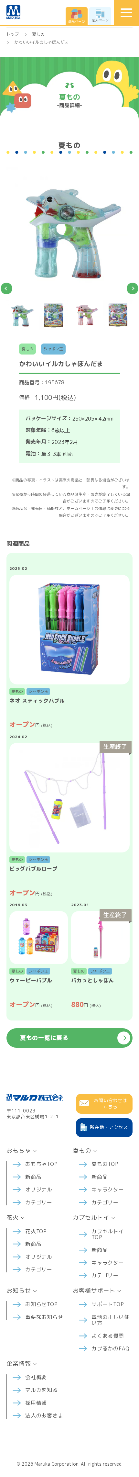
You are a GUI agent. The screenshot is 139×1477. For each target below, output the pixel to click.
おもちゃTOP (41, 1163)
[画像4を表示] (118, 315)
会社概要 (36, 1377)
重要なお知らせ (44, 1317)
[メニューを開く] (126, 12)
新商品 (33, 1176)
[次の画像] (132, 288)
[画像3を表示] (86, 315)
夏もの (38, 34)
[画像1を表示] (21, 315)
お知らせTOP (41, 1304)
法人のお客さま (44, 1415)
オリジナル (38, 1189)
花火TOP (36, 1231)
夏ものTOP (105, 1163)
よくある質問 (107, 1335)
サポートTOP (107, 1304)
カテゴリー (38, 1202)
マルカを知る (41, 1389)
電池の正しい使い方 (110, 1320)
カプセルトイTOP (107, 1234)
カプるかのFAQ (110, 1348)
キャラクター (107, 1189)
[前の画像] (6, 288)
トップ (12, 34)
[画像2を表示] (54, 315)
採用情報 (36, 1402)
